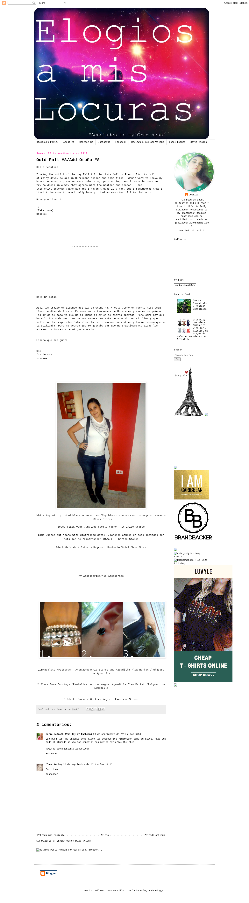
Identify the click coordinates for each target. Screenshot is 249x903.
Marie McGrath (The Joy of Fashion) (69, 734)
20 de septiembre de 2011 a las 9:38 (117, 734)
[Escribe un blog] (92, 709)
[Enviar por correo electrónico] (88, 709)
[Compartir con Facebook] (99, 709)
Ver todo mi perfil (191, 230)
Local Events (177, 142)
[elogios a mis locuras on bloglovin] (188, 415)
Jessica (193, 194)
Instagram (104, 142)
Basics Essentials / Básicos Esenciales (200, 304)
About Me (68, 142)
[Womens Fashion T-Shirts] (203, 681)
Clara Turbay (54, 764)
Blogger (160, 890)
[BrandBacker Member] (193, 540)
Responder (52, 753)
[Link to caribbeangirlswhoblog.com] (191, 484)
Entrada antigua (155, 835)
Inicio (105, 835)
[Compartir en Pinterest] (103, 709)
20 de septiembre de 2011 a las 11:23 (87, 764)
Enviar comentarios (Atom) (74, 841)
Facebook (120, 142)
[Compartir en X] (95, 709)
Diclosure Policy (47, 142)
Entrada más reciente (51, 835)
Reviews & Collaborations (147, 142)
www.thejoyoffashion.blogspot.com (67, 749)
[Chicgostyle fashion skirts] (191, 556)
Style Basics (198, 142)
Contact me (86, 142)
